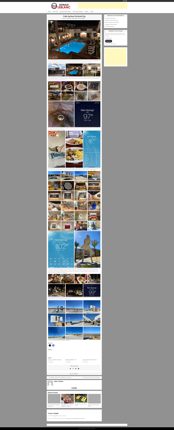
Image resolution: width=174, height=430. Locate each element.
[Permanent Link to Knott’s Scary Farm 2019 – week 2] (94, 398)
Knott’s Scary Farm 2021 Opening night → (92, 377)
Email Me (74, 388)
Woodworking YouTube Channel (112, 22)
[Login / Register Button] (124, 0)
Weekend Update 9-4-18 (70, 359)
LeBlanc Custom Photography (111, 20)
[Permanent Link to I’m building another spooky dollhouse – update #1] (67, 398)
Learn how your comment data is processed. (75, 418)
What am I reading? (78, 11)
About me (55, 11)
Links (91, 11)
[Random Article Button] (126, 0)
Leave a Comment (82, 18)
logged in (56, 415)
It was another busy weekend (89, 359)
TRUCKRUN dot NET (109, 26)
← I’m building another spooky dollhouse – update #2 (59, 377)
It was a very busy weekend (54, 359)
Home (49, 11)
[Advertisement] (102, 6)
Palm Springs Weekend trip (74, 16)
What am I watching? (65, 11)
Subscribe (108, 41)
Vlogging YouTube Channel (111, 24)
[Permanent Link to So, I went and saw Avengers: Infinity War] (54, 398)
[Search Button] (123, 0)
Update (76, 373)
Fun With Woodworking (110, 18)
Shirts (86, 11)
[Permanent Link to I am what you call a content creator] (81, 398)
